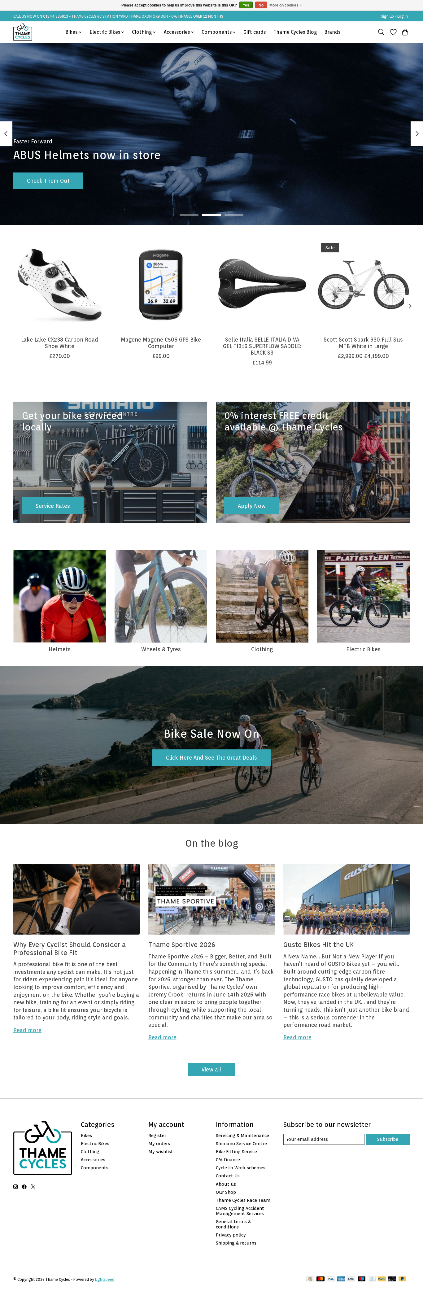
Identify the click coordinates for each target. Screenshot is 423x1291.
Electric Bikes (363, 649)
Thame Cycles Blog (295, 32)
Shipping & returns (236, 1242)
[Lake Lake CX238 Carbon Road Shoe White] (59, 284)
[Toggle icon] (381, 32)
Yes (246, 5)
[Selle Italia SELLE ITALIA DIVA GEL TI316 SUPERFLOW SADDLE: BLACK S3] (262, 284)
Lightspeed (104, 1279)
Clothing (262, 649)
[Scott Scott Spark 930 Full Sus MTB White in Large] (363, 284)
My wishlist (160, 1151)
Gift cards (254, 32)
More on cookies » (285, 5)
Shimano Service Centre (241, 1143)
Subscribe (387, 1139)
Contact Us (228, 1175)
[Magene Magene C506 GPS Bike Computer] (161, 284)
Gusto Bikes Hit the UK (318, 945)
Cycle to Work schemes (240, 1167)
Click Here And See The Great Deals (211, 757)
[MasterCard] (320, 1279)
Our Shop (226, 1192)
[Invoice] (372, 1279)
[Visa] (331, 1279)
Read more (27, 1030)
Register (157, 1135)
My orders (159, 1143)
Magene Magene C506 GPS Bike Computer (161, 342)
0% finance (228, 1159)
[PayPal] (382, 1279)
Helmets (60, 649)
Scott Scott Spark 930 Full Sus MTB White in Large (363, 342)
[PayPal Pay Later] (403, 1279)
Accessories (93, 1159)
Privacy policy (231, 1234)
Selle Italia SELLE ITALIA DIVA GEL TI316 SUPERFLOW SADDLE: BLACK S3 (262, 346)
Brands (332, 32)
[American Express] (341, 1279)
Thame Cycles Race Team (243, 1200)
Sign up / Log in (394, 16)
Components (94, 1167)
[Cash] (310, 1279)
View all (212, 1069)
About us (226, 1184)
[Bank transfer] (351, 1279)
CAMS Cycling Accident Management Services (240, 1211)
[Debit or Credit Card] (392, 1279)
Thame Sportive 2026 (181, 945)
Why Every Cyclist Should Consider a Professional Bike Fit (69, 948)
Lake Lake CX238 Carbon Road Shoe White (59, 342)
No (261, 5)
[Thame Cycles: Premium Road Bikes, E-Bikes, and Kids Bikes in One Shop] (22, 32)
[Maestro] (362, 1279)
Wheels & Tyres (161, 649)
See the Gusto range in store (64, 180)
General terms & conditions (233, 1224)
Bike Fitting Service (236, 1151)
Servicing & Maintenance (242, 1135)
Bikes (86, 1135)
